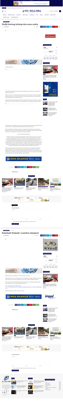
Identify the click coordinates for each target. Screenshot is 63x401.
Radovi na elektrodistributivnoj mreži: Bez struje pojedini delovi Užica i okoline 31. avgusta (21, 386)
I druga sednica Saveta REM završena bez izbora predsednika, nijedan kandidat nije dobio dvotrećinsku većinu (52, 103)
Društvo (27, 186)
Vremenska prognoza (47, 44)
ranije (27, 151)
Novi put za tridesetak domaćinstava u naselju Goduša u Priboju (43, 188)
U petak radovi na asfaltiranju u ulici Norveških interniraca (19, 188)
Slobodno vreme (52, 186)
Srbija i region (45, 104)
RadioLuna (44, 79)
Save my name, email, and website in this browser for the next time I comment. (24, 221)
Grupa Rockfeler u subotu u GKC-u (22, 390)
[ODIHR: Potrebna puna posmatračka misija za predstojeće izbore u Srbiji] (45, 109)
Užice (15, 186)
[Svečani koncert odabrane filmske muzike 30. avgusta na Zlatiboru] (30, 392)
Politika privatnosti (54, 400)
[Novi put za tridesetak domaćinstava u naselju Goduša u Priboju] (43, 182)
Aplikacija (59, 400)
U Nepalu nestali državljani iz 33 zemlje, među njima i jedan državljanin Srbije (31, 188)
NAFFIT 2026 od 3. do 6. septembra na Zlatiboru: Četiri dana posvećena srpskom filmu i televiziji (55, 189)
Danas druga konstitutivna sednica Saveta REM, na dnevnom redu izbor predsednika (52, 114)
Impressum (49, 400)
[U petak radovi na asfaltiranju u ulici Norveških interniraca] (19, 182)
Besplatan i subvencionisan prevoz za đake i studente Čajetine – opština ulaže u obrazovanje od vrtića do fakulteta (39, 386)
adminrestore (7, 26)
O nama (43, 400)
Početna (3, 19)
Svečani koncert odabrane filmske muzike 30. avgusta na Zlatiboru (39, 391)
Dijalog (44, 74)
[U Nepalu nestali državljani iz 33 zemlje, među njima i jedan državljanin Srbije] (31, 182)
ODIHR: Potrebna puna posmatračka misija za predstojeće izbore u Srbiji (52, 109)
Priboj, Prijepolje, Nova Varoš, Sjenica (43, 186)
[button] (60, 11)
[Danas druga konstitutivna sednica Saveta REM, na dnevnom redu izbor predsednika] (45, 114)
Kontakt (46, 400)
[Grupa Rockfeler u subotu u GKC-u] (13, 392)
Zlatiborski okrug (7, 19)
